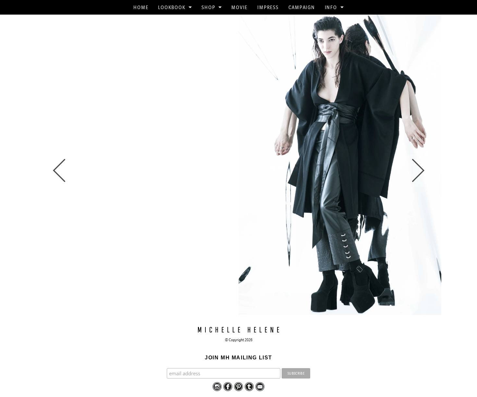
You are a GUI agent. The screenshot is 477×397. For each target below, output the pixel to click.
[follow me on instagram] (217, 386)
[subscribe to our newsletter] (260, 386)
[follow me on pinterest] (238, 386)
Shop (208, 7)
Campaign (301, 7)
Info (331, 7)
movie (239, 7)
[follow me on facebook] (228, 386)
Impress (267, 7)
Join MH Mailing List (238, 357)
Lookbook (171, 7)
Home (140, 7)
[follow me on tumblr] (249, 386)
